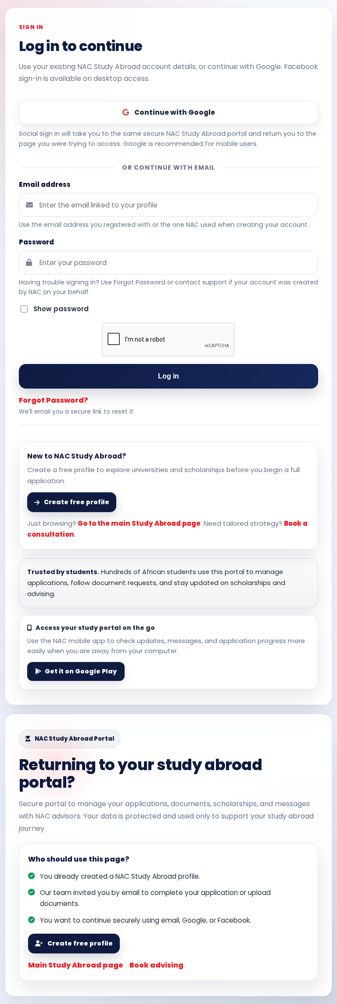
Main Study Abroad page (75, 965)
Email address (45, 184)
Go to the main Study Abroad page (139, 523)
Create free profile (80, 943)
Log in (168, 376)
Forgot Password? (53, 400)
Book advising (156, 965)
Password (36, 242)
